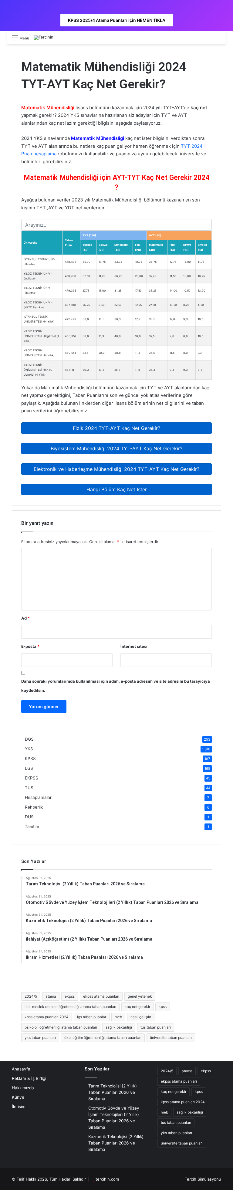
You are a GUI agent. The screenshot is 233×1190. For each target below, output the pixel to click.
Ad (25, 618)
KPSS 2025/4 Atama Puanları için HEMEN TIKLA (116, 20)
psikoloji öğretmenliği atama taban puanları (61, 1027)
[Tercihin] (43, 37)
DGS (29, 739)
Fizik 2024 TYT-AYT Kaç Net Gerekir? (116, 428)
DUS (29, 816)
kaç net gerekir (137, 1006)
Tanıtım (32, 826)
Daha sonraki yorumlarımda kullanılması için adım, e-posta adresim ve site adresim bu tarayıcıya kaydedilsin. (115, 686)
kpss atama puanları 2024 (47, 1017)
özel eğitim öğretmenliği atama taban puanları (102, 1037)
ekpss (70, 996)
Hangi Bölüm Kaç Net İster (116, 489)
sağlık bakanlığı (119, 1027)
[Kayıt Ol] (207, 40)
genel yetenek (140, 996)
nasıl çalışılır (140, 1017)
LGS (29, 768)
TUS (29, 787)
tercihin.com (107, 1179)
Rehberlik (34, 807)
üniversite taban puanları (171, 1037)
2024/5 (31, 996)
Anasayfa (21, 1069)
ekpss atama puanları (101, 996)
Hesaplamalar (38, 797)
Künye (18, 1097)
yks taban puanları (40, 1037)
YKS (29, 748)
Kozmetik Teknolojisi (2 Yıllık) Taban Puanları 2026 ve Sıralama (116, 1143)
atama (51, 996)
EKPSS (31, 778)
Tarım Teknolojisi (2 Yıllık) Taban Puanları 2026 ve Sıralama (112, 1092)
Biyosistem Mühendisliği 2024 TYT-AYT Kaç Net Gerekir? (116, 448)
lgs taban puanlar (91, 1017)
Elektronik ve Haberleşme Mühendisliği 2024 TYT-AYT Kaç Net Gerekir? (116, 469)
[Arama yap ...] (218, 40)
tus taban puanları (155, 1027)
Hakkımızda (23, 1087)
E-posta (30, 646)
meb (118, 1017)
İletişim (18, 1106)
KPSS (30, 758)
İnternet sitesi (133, 646)
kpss (163, 1006)
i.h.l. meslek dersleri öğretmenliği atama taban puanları (70, 1006)
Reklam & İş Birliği (29, 1078)
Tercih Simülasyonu (203, 1179)
